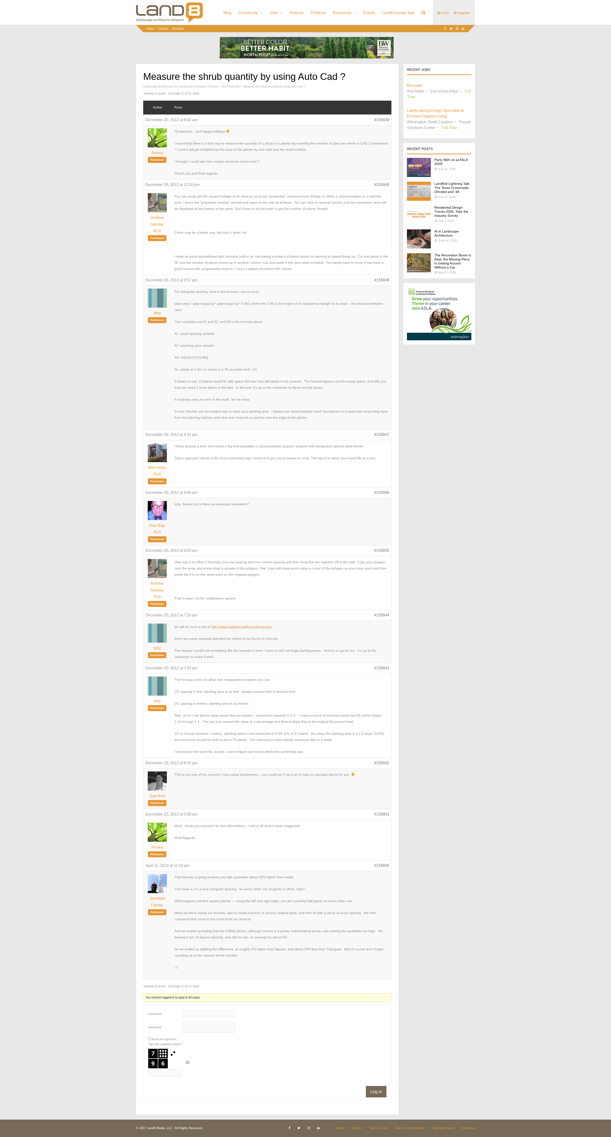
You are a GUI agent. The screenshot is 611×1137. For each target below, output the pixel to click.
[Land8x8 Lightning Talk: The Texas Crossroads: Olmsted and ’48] (419, 199)
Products (318, 13)
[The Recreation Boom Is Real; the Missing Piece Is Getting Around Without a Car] (419, 271)
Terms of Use (378, 1128)
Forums (213, 86)
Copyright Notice (443, 1128)
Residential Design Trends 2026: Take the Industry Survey (451, 211)
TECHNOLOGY (231, 86)
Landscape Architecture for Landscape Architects (174, 86)
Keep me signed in (164, 1039)
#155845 (381, 550)
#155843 (381, 668)
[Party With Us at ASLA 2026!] (419, 176)
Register (463, 13)
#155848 (381, 280)
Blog (227, 13)
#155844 (381, 615)
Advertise (178, 28)
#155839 (381, 120)
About (150, 28)
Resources (342, 13)
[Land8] (169, 21)
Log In (444, 13)
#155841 (381, 814)
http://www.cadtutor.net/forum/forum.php (241, 627)
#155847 (381, 435)
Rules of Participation (410, 1128)
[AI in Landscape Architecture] (419, 247)
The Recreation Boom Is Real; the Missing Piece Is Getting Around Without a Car (452, 261)
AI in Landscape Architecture (446, 233)
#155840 (381, 865)
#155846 (381, 493)
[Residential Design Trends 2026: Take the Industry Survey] (419, 223)
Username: (155, 1014)
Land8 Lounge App (398, 13)
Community (248, 13)
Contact (163, 28)
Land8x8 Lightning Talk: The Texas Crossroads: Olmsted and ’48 (452, 188)
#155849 (381, 185)
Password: (155, 1027)
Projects (297, 13)
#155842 (381, 763)
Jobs (274, 13)
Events (369, 13)
